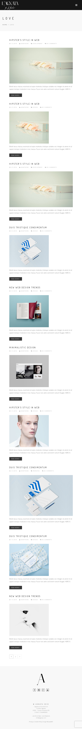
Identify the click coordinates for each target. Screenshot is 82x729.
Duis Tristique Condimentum (28, 227)
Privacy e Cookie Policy (35, 721)
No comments (51, 43)
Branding (36, 471)
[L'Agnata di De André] (10, 5)
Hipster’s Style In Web (24, 40)
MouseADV (50, 721)
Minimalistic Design (22, 347)
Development (37, 43)
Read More (15, 95)
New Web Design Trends (25, 287)
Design (35, 107)
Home (5, 24)
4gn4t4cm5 (24, 43)
